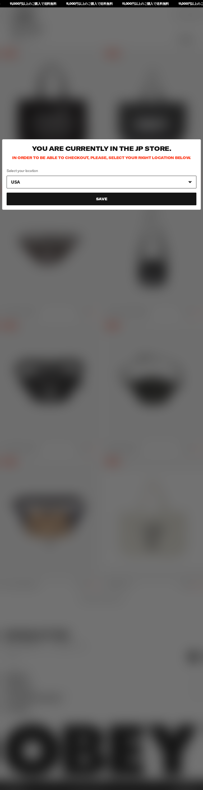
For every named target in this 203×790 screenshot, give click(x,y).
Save (101, 199)
